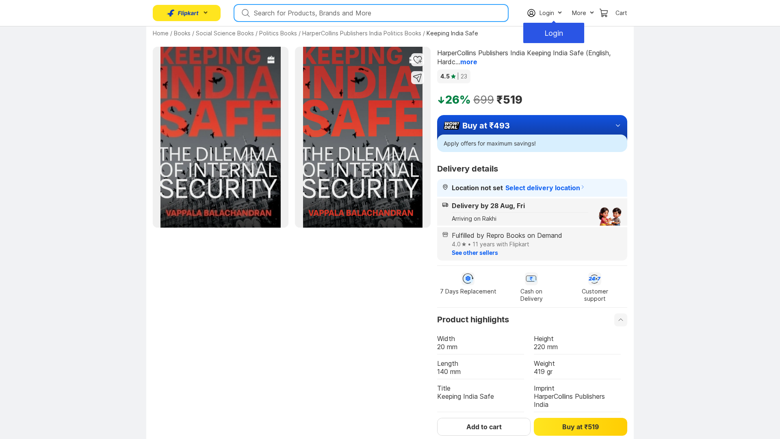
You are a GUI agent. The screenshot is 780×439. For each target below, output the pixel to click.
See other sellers (475, 252)
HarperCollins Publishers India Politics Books (361, 33)
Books (182, 33)
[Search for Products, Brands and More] (245, 13)
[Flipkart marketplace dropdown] (182, 13)
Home (161, 33)
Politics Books (278, 33)
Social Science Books (225, 33)
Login (552, 33)
